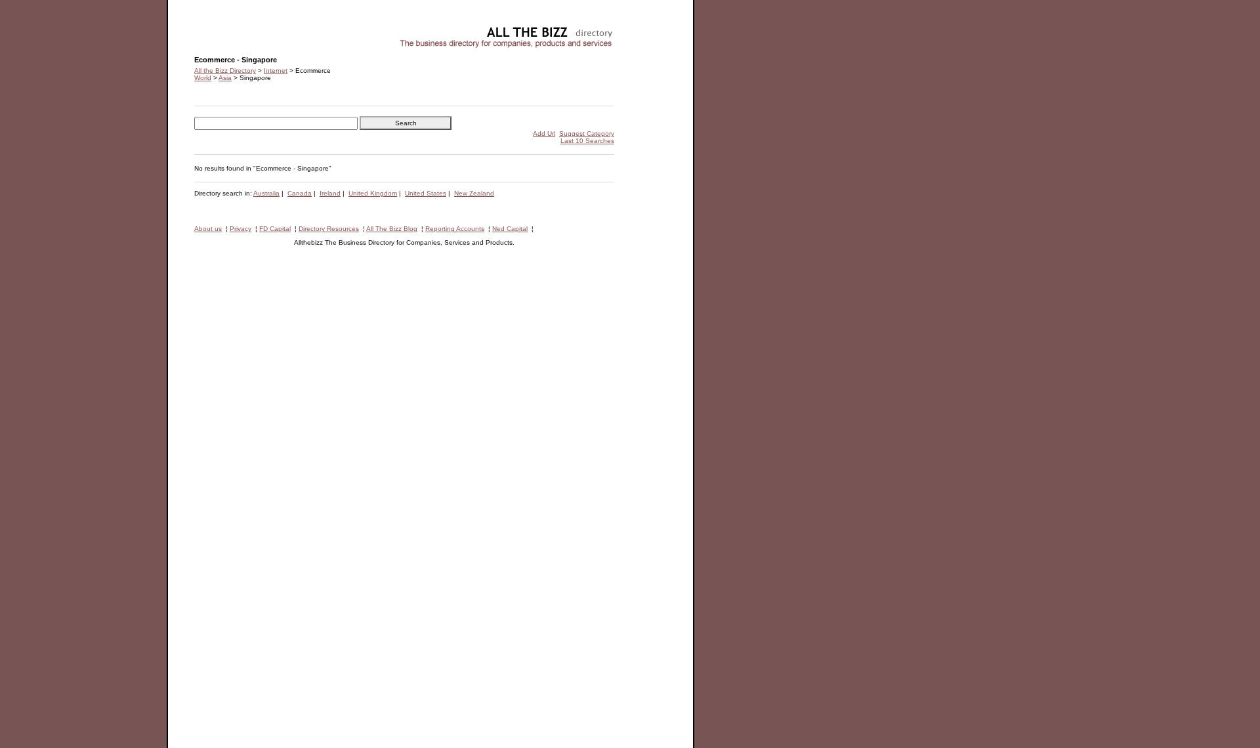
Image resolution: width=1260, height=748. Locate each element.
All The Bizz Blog (391, 228)
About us (208, 228)
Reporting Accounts (454, 228)
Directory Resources (329, 228)
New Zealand (474, 193)
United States (425, 193)
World (202, 77)
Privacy (240, 228)
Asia (225, 77)
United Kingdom (372, 193)
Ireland (330, 193)
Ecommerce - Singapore (230, 29)
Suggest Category (586, 133)
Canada (299, 193)
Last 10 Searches (587, 140)
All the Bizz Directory (225, 70)
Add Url (544, 133)
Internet (275, 70)
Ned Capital (510, 228)
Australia (266, 193)
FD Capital (275, 228)
